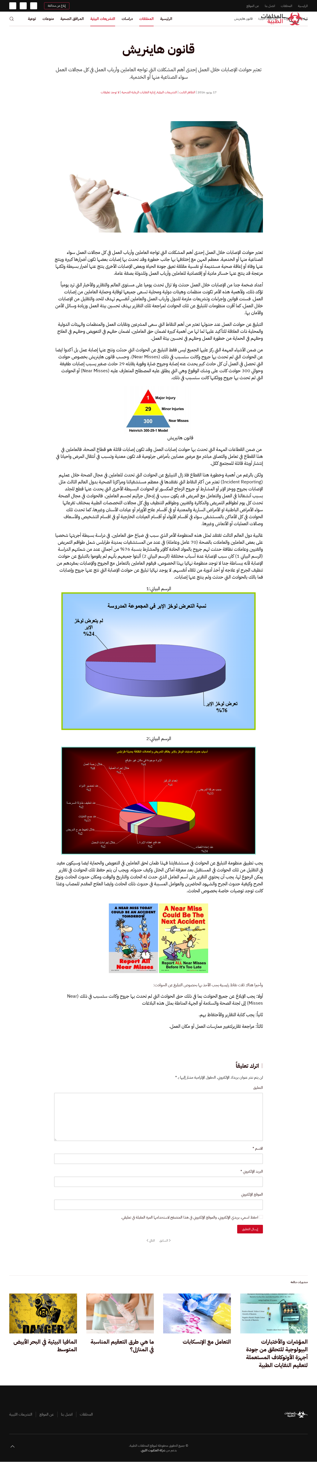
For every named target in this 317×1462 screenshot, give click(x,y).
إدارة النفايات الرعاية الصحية (138, 92)
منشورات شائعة (299, 1282)
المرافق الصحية (72, 19)
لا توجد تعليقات (110, 92)
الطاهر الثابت (187, 92)
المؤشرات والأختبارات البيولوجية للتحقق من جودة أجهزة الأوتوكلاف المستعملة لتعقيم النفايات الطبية (277, 1353)
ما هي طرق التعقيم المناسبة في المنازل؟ (122, 1346)
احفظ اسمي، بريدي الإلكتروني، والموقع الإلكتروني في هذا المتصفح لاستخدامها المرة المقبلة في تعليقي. (190, 1217)
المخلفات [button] (146, 19)
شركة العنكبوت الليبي (153, 1450)
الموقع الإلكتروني (252, 1194)
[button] (11, 19)
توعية (32, 19)
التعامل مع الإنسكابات (207, 1342)
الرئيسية (303, 5)
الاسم (257, 1148)
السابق (163, 1240)
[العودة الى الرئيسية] (284, 19)
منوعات (48, 19)
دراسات (127, 19)
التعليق (258, 1087)
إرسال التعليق (250, 1228)
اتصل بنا (270, 5)
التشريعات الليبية (20, 1414)
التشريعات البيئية (102, 19)
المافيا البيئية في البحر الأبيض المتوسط (45, 1346)
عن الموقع (252, 5)
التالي (152, 1240)
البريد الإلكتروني (251, 1171)
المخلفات (286, 5)
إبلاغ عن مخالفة (57, 5)
